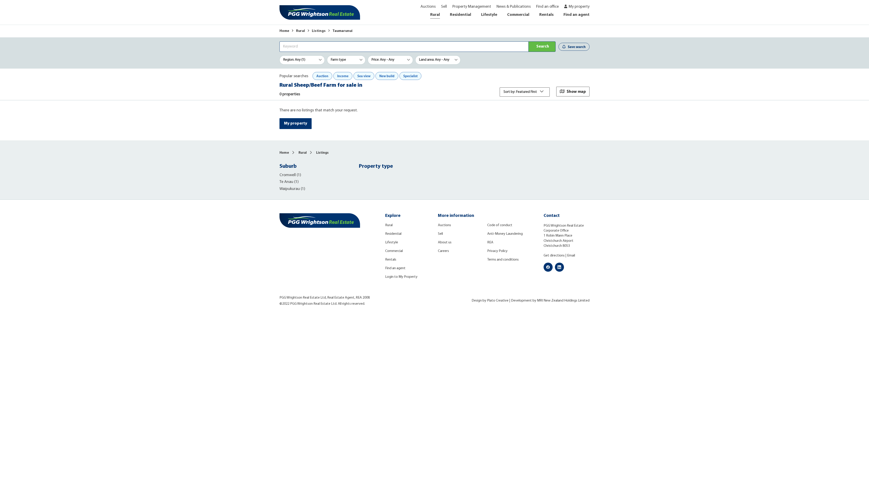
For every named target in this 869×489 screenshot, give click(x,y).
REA (490, 242)
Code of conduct (499, 225)
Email (571, 255)
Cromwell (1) (290, 175)
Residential (460, 15)
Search (542, 47)
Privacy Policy (497, 251)
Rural (435, 15)
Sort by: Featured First (521, 92)
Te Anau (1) (289, 182)
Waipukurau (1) (292, 189)
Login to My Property (401, 277)
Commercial (518, 15)
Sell (444, 7)
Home (284, 31)
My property (579, 7)
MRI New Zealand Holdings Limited (563, 300)
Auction (322, 76)
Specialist (410, 76)
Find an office (547, 7)
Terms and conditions (503, 259)
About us (444, 242)
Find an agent (576, 15)
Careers (443, 251)
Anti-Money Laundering (505, 234)
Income (343, 76)
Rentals (546, 15)
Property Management (471, 7)
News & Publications (514, 7)
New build (386, 76)
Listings (319, 31)
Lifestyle (489, 15)
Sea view (363, 76)
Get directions (554, 255)
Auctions (428, 7)
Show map (576, 91)
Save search (577, 47)
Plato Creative (498, 300)
